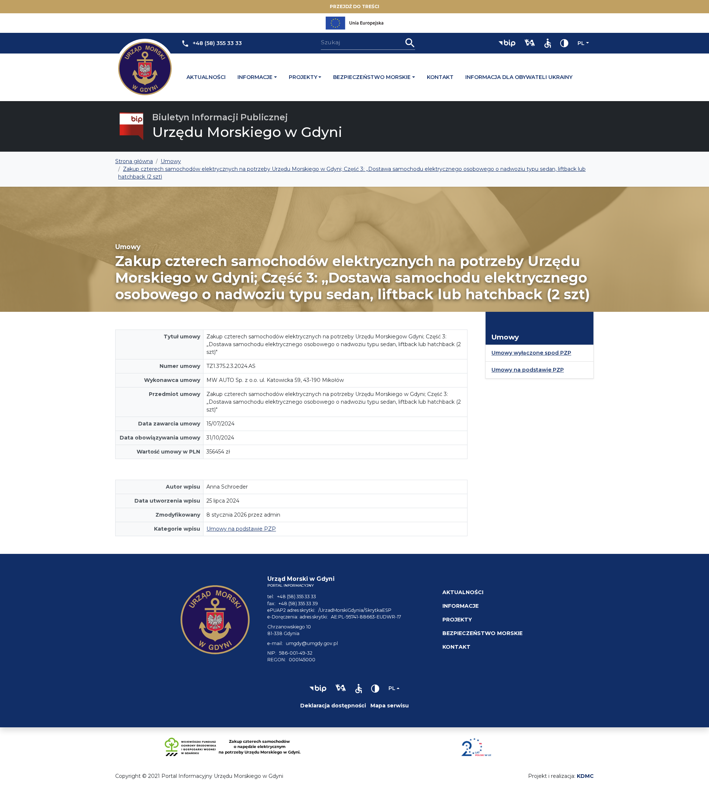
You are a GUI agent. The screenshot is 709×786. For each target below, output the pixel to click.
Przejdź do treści (354, 6)
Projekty (303, 77)
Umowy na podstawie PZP (241, 528)
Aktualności (206, 77)
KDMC (585, 776)
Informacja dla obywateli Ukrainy (518, 77)
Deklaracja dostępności (333, 705)
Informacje (255, 77)
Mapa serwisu (389, 705)
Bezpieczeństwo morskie (372, 77)
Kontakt (440, 77)
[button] (507, 43)
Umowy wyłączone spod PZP (531, 352)
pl (581, 43)
